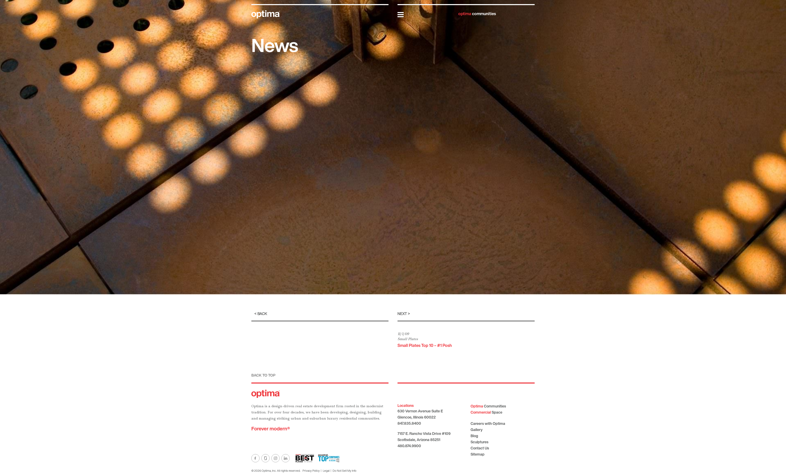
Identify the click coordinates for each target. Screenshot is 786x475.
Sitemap (477, 454)
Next (402, 313)
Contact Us (480, 448)
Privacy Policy (311, 470)
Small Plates (408, 339)
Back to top (263, 375)
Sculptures (479, 442)
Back (262, 313)
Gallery (476, 429)
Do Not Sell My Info (344, 470)
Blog (474, 435)
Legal (326, 470)
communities (477, 14)
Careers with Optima (488, 423)
